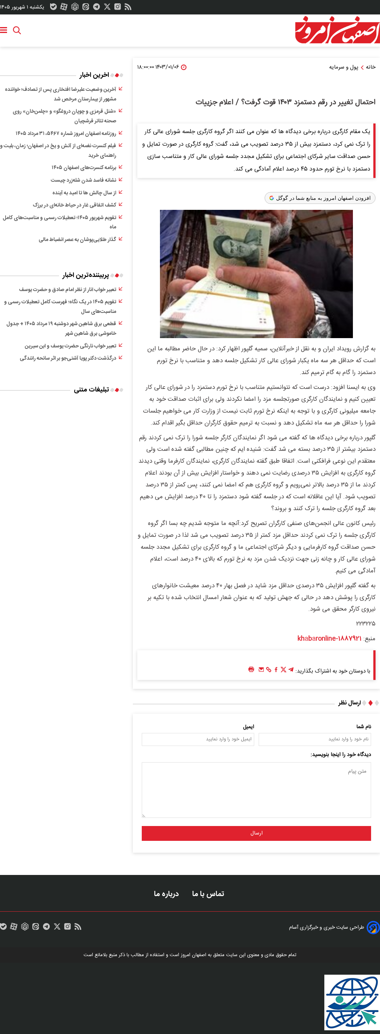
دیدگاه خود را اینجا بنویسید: (341, 754)
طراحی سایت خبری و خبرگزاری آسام (326, 927)
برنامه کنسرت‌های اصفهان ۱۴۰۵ (84, 167)
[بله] (53, 8)
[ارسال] (261, 671)
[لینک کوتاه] (269, 671)
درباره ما (167, 894)
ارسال (256, 833)
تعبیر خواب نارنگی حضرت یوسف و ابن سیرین (70, 346)
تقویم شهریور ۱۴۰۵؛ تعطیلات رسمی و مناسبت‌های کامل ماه (59, 223)
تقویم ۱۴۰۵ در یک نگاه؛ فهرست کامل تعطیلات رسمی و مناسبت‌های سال (60, 307)
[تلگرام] (96, 8)
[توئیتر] (107, 8)
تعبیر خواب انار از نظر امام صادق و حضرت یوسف (67, 289)
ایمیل (248, 727)
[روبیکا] (75, 8)
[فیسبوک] (276, 671)
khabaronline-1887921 (329, 639)
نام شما (364, 727)
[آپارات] (64, 8)
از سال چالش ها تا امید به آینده (84, 193)
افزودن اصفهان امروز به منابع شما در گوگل (323, 198)
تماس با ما (209, 894)
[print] (251, 669)
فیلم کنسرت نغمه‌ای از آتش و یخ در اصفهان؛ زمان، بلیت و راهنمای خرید (58, 151)
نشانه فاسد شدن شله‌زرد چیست (83, 180)
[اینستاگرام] (117, 8)
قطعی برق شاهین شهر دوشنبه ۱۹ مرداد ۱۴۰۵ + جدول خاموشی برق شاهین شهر (61, 329)
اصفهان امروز (193, 955)
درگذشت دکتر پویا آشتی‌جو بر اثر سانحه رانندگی (68, 358)
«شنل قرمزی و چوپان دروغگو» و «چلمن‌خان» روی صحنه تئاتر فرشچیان (64, 116)
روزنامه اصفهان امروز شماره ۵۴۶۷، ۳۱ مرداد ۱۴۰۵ (66, 133)
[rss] (128, 8)
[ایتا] (85, 8)
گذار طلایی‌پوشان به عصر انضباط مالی (77, 239)
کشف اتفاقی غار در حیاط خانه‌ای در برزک (74, 205)
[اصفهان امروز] (337, 30)
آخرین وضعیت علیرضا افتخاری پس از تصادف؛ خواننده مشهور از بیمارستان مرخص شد (60, 94)
